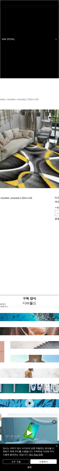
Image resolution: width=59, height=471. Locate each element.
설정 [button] (29, 466)
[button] (29, 39)
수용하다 (43, 461)
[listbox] (29, 39)
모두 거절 (16, 461)
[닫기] (55, 447)
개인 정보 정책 (36, 454)
